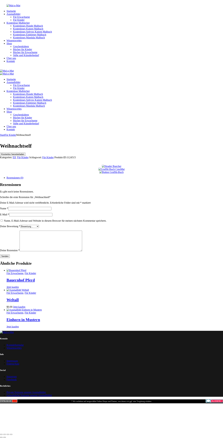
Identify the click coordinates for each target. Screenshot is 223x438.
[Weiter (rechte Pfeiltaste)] (4, 437)
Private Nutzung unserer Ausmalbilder (26, 392)
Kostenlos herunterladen (12, 154)
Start (2, 135)
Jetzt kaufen (13, 287)
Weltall (13, 300)
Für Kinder (10, 135)
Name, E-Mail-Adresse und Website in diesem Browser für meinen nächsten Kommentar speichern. (55, 220)
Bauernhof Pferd (21, 280)
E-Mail (4, 214)
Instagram (12, 376)
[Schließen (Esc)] (11, 434)
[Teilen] (8, 434)
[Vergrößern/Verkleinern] (1, 434)
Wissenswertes (14, 348)
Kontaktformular (15, 345)
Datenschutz (13, 363)
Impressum (12, 360)
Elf (14, 157)
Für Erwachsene (15, 273)
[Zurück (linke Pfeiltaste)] (1, 437)
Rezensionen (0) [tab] (15, 177)
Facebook (12, 379)
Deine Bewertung (10, 226)
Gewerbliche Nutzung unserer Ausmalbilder (29, 395)
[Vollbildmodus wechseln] (4, 434)
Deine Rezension (10, 250)
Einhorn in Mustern (23, 320)
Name (4, 208)
